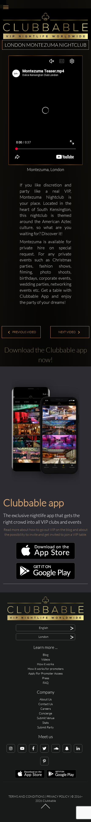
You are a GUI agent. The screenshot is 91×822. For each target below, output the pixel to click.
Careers (45, 708)
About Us (46, 699)
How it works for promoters (45, 669)
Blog (45, 654)
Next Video (67, 332)
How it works (45, 664)
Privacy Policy (58, 796)
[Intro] (45, 808)
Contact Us (45, 704)
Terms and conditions (26, 796)
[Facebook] (33, 748)
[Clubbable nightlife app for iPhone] (45, 558)
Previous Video (24, 332)
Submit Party (45, 727)
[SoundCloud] (55, 748)
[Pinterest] (44, 761)
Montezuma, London (45, 169)
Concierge (45, 713)
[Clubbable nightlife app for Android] (45, 578)
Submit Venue (45, 718)
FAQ (45, 683)
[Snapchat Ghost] (67, 748)
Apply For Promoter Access (45, 673)
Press (45, 678)
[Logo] (45, 26)
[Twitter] (44, 748)
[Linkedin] (78, 748)
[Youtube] (22, 748)
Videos (45, 659)
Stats (45, 722)
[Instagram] (11, 748)
